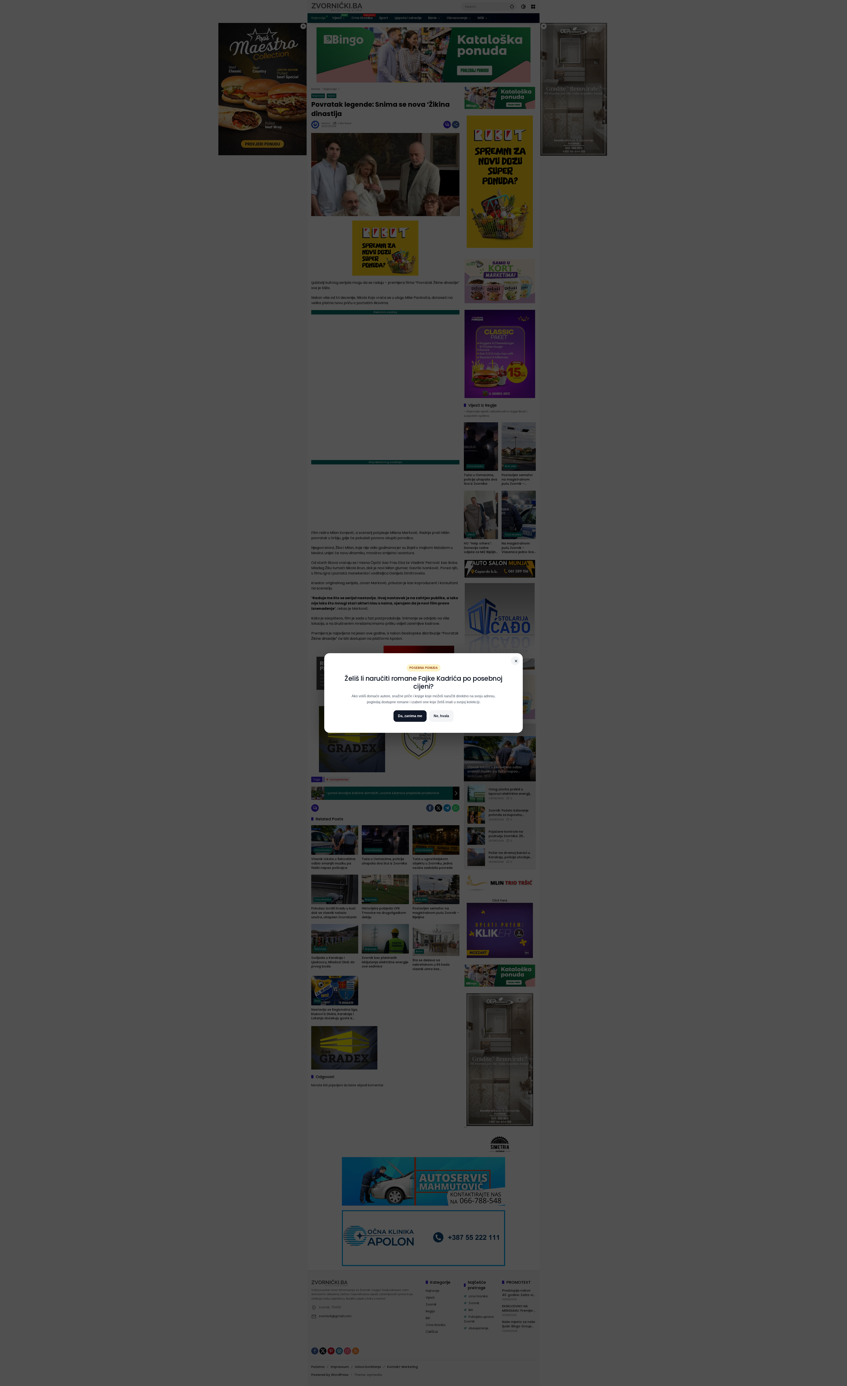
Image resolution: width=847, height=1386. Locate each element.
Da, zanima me (410, 716)
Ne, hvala (441, 716)
